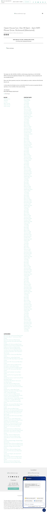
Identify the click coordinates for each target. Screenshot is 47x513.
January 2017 (27, 250)
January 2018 (27, 233)
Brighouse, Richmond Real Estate (12, 347)
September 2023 (28, 147)
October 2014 (27, 290)
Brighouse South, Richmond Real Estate (13, 345)
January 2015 (27, 285)
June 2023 (26, 150)
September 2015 (28, 274)
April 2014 (26, 298)
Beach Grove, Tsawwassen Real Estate (13, 335)
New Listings (7, 103)
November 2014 (28, 288)
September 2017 (28, 239)
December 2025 (28, 112)
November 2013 (28, 306)
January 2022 (27, 170)
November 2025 (28, 113)
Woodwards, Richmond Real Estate (12, 462)
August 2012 (27, 328)
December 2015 (28, 269)
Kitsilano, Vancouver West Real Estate (13, 395)
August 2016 (27, 258)
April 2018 (26, 228)
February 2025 (27, 126)
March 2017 (27, 247)
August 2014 (27, 293)
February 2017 (27, 249)
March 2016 (27, 265)
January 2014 (27, 303)
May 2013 (26, 315)
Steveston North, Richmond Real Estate (13, 443)
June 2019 (26, 209)
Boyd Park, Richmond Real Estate (12, 339)
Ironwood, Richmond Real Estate (12, 393)
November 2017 (28, 236)
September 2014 (28, 291)
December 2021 (28, 171)
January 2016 (27, 268)
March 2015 (27, 282)
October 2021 (27, 174)
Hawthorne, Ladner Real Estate (11, 389)
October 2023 (27, 145)
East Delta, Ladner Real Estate (11, 366)
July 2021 (26, 179)
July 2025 (26, 119)
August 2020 (27, 190)
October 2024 (27, 132)
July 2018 (26, 224)
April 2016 (26, 263)
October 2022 (27, 160)
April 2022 (26, 166)
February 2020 (27, 199)
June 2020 (26, 193)
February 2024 (27, 142)
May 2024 (26, 138)
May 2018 (26, 227)
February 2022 (27, 169)
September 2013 (28, 309)
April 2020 (26, 196)
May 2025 (26, 122)
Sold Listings (7, 106)
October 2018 (27, 220)
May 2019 (26, 211)
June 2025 (26, 120)
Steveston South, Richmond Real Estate (13, 444)
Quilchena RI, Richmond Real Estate (12, 424)
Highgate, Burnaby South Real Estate (13, 390)
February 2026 (27, 109)
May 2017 (26, 244)
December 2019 (28, 201)
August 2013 (27, 310)
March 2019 (27, 214)
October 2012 (27, 325)
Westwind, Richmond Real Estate (12, 461)
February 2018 (27, 231)
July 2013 (26, 312)
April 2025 (26, 123)
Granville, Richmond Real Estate (12, 383)
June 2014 (26, 296)
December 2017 (28, 234)
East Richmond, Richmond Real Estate (13, 367)
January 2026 (27, 110)
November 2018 (28, 218)
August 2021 (27, 177)
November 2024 (28, 131)
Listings (6, 101)
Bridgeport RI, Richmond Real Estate (12, 344)
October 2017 (27, 237)
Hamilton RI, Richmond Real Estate (12, 385)
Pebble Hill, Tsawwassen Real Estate (13, 423)
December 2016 (28, 252)
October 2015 (27, 272)
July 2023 (26, 148)
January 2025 (27, 128)
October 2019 (27, 204)
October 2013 (27, 307)
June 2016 (26, 261)
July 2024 (26, 135)
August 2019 (27, 207)
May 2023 (26, 151)
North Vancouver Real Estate (11, 421)
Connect (27, 1)
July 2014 (26, 294)
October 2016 (27, 255)
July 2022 (26, 161)
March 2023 (27, 154)
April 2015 (26, 281)
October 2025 (27, 115)
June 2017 (26, 243)
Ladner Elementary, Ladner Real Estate (13, 398)
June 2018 (26, 225)
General (6, 100)
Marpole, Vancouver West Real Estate (13, 404)
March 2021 (27, 185)
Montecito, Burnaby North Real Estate (13, 411)
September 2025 (28, 116)
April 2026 (26, 106)
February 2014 (27, 301)
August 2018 (27, 223)
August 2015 (27, 275)
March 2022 (27, 167)
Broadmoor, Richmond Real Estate (12, 348)
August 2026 (27, 100)
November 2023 (28, 144)
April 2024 (26, 139)
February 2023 (27, 155)
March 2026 (27, 107)
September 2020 (28, 189)
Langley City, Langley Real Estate (12, 399)
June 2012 (26, 331)
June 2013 (26, 313)
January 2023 (27, 157)
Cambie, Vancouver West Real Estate (13, 350)
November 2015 (28, 271)
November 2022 (28, 158)
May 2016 (26, 262)
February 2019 (27, 215)
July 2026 (26, 101)
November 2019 (28, 202)
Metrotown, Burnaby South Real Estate (13, 409)
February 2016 (27, 266)
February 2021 (27, 186)
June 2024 (26, 136)
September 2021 (28, 176)
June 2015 (26, 278)
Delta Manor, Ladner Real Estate (12, 357)
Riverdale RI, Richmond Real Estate (12, 428)
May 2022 (26, 164)
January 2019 (27, 217)
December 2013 (28, 304)
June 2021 (26, 180)
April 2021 (26, 183)
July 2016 (26, 259)
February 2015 (27, 284)
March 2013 (27, 317)
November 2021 (28, 173)
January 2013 (27, 320)
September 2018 (28, 221)
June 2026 (26, 103)
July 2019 (26, 208)
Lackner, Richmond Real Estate (11, 396)
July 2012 (26, 329)
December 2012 (28, 322)
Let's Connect (13, 488)
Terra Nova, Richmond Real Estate (12, 449)
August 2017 (27, 240)
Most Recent (27, 99)
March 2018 (27, 230)
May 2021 (26, 182)
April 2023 (26, 153)
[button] (33, 2)
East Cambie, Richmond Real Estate (12, 364)
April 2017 (26, 246)
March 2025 (27, 125)
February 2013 (27, 319)
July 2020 (26, 192)
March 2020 (27, 198)
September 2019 (28, 205)
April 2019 (26, 212)
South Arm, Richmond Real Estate (12, 436)
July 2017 (26, 242)
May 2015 (26, 279)
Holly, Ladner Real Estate (10, 392)
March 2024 (27, 141)
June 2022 (26, 163)
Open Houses (7, 104)
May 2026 (26, 104)
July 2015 (26, 277)
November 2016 (28, 253)
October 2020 (27, 188)
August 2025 (27, 117)
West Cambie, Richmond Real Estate (13, 456)
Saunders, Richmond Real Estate (12, 434)
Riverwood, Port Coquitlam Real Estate (13, 430)
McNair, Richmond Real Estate (11, 408)
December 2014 (28, 287)
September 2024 (28, 134)
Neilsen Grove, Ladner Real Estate (12, 418)
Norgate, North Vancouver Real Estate (13, 420)
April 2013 (26, 316)
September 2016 (28, 256)
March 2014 (27, 300)
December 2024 (28, 129)
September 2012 (28, 326)
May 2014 (26, 297)
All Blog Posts (7, 99)
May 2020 (26, 195)
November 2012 (28, 323)
